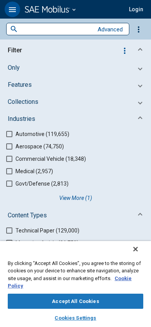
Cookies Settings (75, 318)
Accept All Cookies (75, 301)
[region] (75, 284)
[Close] (135, 249)
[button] (12, 9)
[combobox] (55, 29)
